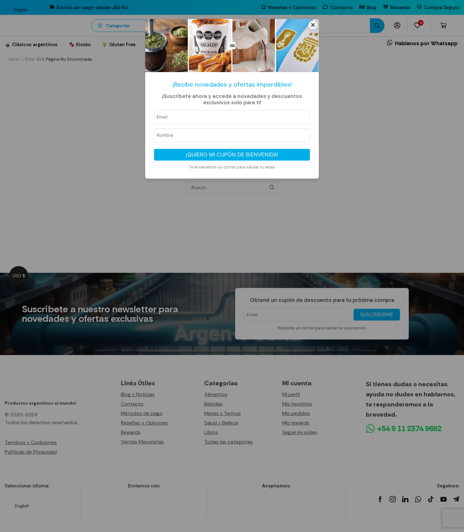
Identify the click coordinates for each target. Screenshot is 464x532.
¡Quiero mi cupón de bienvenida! (232, 154)
